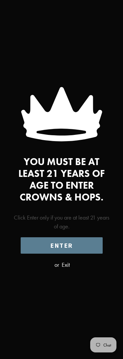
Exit (66, 264)
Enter (61, 245)
